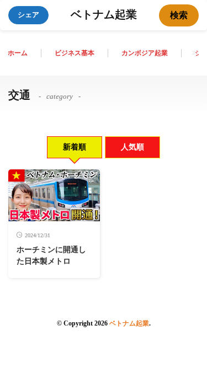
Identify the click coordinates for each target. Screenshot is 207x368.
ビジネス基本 (74, 53)
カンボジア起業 (144, 53)
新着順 (74, 147)
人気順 (132, 147)
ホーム (18, 53)
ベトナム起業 (104, 15)
